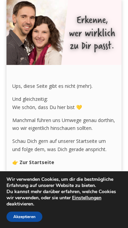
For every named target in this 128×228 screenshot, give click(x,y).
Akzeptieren (24, 216)
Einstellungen (86, 198)
